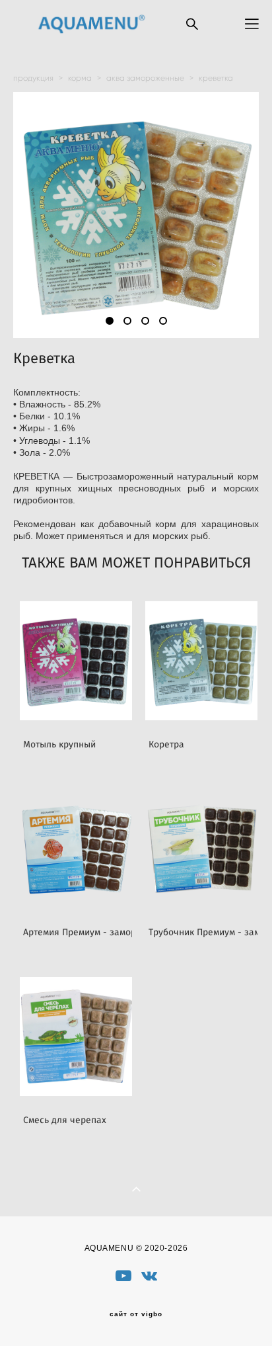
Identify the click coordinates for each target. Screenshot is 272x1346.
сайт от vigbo (136, 1314)
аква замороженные (145, 78)
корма (80, 78)
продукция (33, 78)
